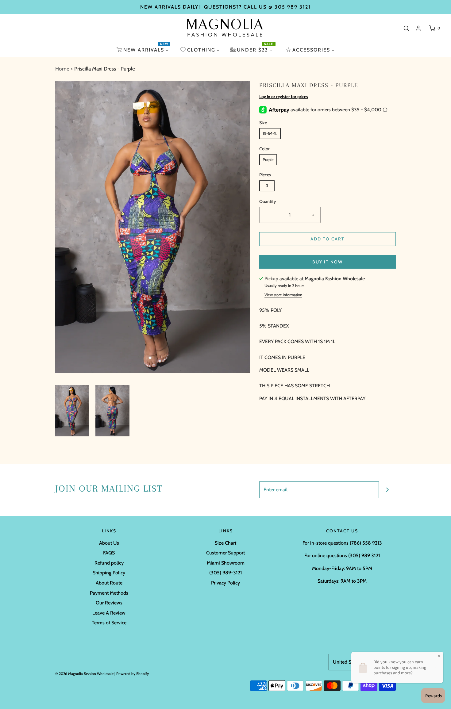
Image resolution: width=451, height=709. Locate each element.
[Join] (387, 489)
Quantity (267, 201)
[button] (72, 410)
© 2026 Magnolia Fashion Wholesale (84, 673)
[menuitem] (143, 50)
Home (62, 69)
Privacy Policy (225, 583)
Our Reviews (109, 603)
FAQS (109, 553)
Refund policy (109, 563)
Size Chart (225, 543)
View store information (283, 295)
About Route (109, 583)
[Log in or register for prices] (418, 28)
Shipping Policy (109, 573)
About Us (109, 543)
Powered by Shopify (132, 673)
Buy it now (327, 262)
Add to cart (327, 239)
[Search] (406, 28)
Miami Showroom (226, 563)
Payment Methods (109, 593)
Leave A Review (108, 613)
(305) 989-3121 (225, 573)
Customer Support (225, 553)
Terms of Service (109, 623)
